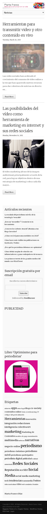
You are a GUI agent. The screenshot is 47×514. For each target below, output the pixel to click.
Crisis (23, 412)
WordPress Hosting (36, 509)
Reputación (12, 469)
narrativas (32, 440)
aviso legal (21, 408)
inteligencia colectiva (16, 427)
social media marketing (27, 476)
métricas (22, 440)
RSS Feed (6, 511)
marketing (13, 432)
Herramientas (15, 419)
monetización (32, 436)
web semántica (27, 484)
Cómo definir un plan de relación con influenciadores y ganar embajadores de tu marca (23, 253)
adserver (8, 408)
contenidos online (13, 412)
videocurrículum (10, 484)
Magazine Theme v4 (9, 509)
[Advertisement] (21, 328)
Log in (12, 511)
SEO (25, 470)
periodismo (31, 445)
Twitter (37, 480)
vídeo (19, 484)
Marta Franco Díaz (13, 494)
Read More (9, 96)
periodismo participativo (22, 455)
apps (14, 408)
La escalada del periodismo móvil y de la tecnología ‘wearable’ (20, 216)
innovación (31, 419)
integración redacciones (17, 423)
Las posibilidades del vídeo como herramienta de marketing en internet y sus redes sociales (23, 119)
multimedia (11, 440)
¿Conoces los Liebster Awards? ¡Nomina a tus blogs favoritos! (22, 230)
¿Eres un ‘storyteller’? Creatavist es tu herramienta (19, 223)
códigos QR (9, 415)
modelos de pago (22, 436)
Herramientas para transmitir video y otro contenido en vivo (22, 30)
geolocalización (18, 415)
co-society (36, 408)
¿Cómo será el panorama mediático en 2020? (22, 236)
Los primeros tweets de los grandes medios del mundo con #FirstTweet (22, 260)
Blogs (27, 408)
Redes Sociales (25, 463)
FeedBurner (29, 298)
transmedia (27, 481)
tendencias (15, 480)
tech (6, 481)
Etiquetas (11, 402)
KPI (29, 427)
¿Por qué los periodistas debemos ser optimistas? (23, 247)
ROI (21, 470)
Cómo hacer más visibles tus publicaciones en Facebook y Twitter (22, 241)
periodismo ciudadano (15, 451)
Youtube (35, 484)
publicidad (27, 458)
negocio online (12, 446)
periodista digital (13, 458)
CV (38, 412)
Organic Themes (23, 509)
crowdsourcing (31, 412)
